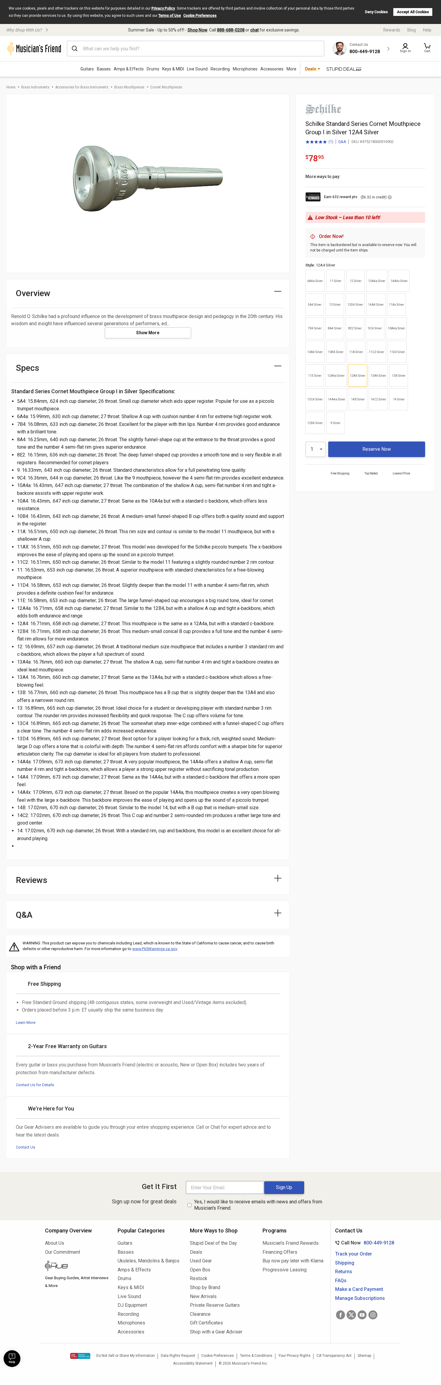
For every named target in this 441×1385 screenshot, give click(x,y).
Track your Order (353, 1254)
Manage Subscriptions (360, 1298)
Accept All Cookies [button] (413, 12)
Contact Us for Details (35, 1085)
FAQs (340, 1280)
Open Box (200, 1270)
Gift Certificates (206, 1323)
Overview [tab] (33, 293)
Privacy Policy (163, 8)
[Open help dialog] (12, 1358)
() (319, 142)
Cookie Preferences (200, 15)
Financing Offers (279, 1252)
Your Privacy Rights (294, 1356)
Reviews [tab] (31, 880)
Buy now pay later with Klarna (292, 1261)
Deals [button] (310, 69)
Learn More (25, 1022)
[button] (427, 48)
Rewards (391, 30)
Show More (147, 332)
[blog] (77, 1267)
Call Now (363, 1243)
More (291, 69)
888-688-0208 (230, 30)
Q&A (342, 141)
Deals (196, 1252)
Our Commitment (62, 1252)
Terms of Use (169, 15)
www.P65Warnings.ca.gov (154, 949)
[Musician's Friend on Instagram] (373, 1314)
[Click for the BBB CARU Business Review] (80, 1356)
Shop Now (197, 30)
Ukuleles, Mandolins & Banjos (148, 1261)
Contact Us (25, 1147)
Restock (198, 1278)
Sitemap (364, 1356)
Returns (343, 1271)
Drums (153, 69)
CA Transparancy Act (334, 1356)
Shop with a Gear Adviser (216, 1332)
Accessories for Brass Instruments (81, 87)
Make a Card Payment (359, 1289)
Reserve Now (376, 449)
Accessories (272, 69)
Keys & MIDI (173, 69)
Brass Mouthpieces (129, 87)
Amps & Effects (129, 69)
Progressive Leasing (284, 1270)
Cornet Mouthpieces (166, 87)
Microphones (245, 69)
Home (10, 87)
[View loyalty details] (390, 198)
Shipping (344, 1263)
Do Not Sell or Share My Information (125, 1356)
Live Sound (197, 69)
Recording (220, 69)
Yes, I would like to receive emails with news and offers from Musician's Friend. (258, 1205)
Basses (104, 69)
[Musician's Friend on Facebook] (340, 1314)
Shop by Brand (205, 1287)
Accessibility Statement (193, 1363)
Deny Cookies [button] (376, 12)
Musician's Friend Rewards (290, 1243)
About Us (54, 1243)
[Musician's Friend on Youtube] (362, 1314)
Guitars (87, 69)
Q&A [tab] (24, 915)
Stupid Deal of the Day (213, 1243)
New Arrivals (203, 1296)
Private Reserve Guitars (215, 1305)
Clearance (200, 1314)
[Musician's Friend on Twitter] (351, 1314)
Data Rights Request (178, 1356)
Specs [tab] (27, 368)
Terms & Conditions (256, 1356)
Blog (411, 30)
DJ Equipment (132, 1305)
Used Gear (201, 1261)
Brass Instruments (35, 87)
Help (427, 30)
